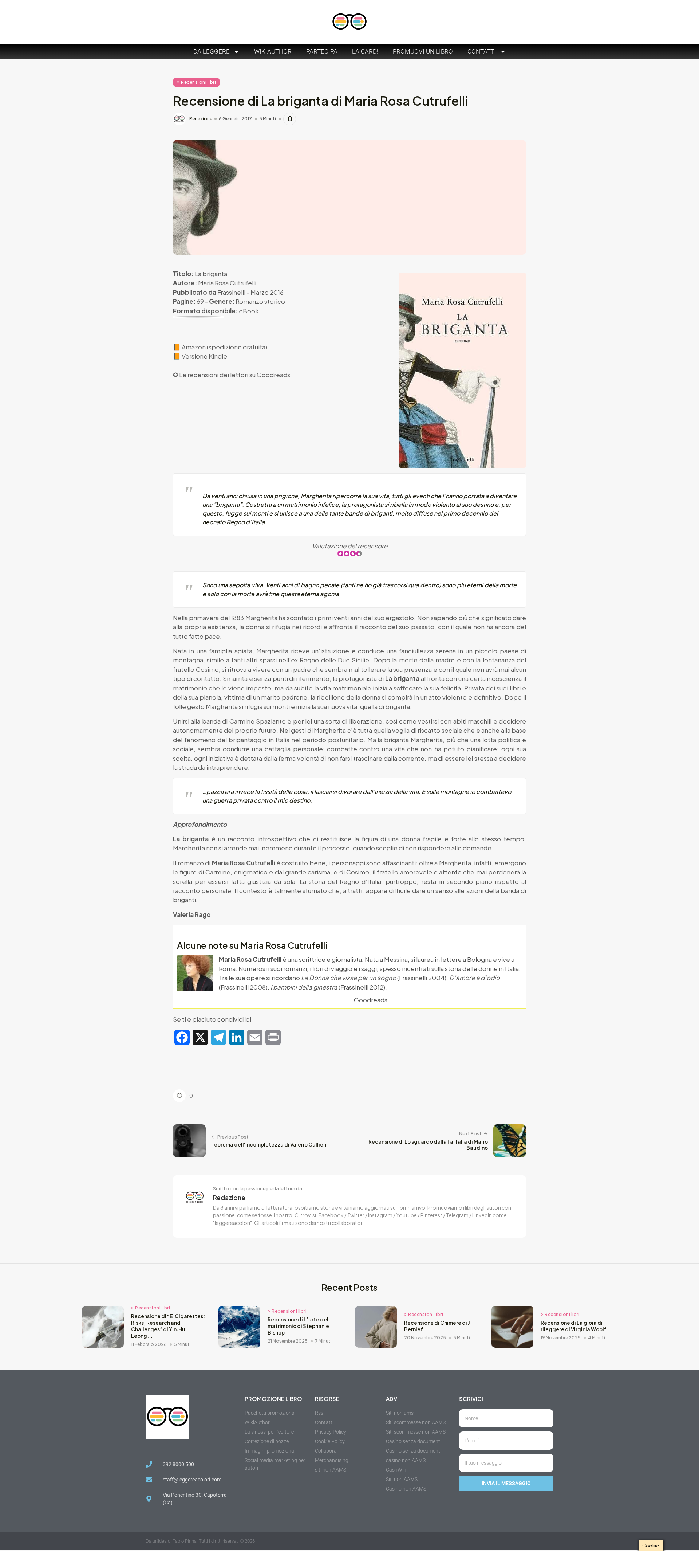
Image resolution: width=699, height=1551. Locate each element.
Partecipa (321, 51)
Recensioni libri (198, 82)
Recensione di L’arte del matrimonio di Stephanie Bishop (298, 1326)
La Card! (365, 51)
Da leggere (211, 51)
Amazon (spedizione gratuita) (224, 347)
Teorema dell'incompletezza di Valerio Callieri (269, 1144)
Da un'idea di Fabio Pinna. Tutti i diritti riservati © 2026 (200, 1541)
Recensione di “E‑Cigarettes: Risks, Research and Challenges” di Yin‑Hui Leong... (168, 1326)
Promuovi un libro (423, 51)
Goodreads (273, 375)
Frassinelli (231, 292)
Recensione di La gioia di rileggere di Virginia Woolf (574, 1326)
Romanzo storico (260, 301)
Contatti (481, 51)
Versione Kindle (204, 356)
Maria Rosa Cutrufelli (227, 283)
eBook (249, 311)
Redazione (200, 119)
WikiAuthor (273, 51)
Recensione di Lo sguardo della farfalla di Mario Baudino (428, 1145)
